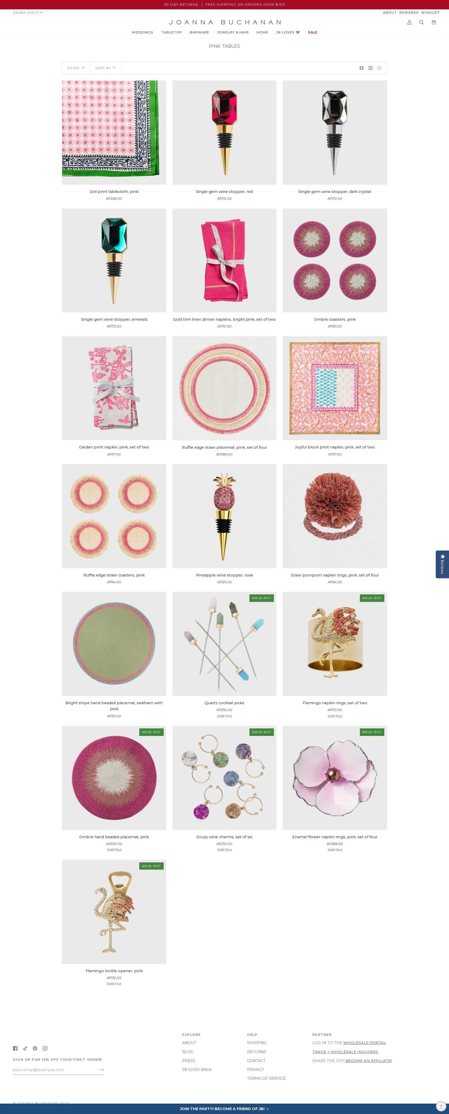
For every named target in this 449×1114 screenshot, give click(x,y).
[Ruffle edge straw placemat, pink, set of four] (225, 388)
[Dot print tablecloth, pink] (114, 132)
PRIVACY (255, 1069)
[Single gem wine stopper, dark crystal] (335, 132)
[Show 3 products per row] (370, 68)
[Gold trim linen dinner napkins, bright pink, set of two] (225, 261)
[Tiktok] (25, 1048)
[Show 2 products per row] (361, 68)
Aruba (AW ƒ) (26, 13)
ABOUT (189, 1043)
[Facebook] (15, 1048)
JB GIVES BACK (197, 1069)
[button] (142, 32)
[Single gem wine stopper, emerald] (114, 261)
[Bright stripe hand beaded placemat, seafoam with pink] (114, 644)
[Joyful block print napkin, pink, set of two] (335, 388)
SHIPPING (257, 1043)
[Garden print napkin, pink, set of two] (114, 388)
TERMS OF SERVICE (266, 1078)
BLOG (188, 1052)
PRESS (188, 1060)
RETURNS (256, 1052)
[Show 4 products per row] (381, 68)
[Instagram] (45, 1048)
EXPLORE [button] (191, 1035)
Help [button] (252, 1035)
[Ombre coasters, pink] (335, 261)
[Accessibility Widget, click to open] (441, 1106)
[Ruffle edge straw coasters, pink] (114, 516)
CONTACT (256, 1060)
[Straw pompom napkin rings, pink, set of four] (335, 516)
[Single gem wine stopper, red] (225, 132)
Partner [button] (322, 1035)
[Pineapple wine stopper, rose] (225, 516)
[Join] (97, 1070)
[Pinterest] (35, 1048)
